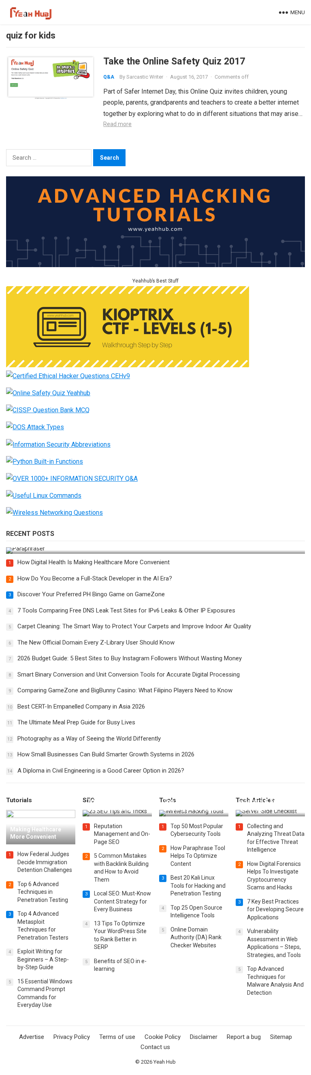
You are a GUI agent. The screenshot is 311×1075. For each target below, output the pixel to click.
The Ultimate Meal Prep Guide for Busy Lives (76, 722)
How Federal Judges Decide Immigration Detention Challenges (44, 862)
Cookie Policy (163, 1037)
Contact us (155, 1047)
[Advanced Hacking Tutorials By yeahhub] (155, 265)
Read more (117, 124)
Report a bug (244, 1037)
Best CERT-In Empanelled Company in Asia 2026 (81, 706)
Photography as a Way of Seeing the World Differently (89, 738)
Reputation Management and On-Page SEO (122, 834)
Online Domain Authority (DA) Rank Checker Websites (196, 937)
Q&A (108, 77)
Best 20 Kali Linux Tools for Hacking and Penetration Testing (198, 885)
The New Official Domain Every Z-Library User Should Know (96, 642)
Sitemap (281, 1037)
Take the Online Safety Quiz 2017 (174, 61)
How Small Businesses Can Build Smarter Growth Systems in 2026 (105, 754)
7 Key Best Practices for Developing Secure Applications (275, 909)
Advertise (31, 1037)
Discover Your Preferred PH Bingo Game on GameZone (91, 594)
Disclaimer (203, 1037)
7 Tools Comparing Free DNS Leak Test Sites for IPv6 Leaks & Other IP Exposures (126, 610)
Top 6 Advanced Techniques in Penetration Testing (42, 892)
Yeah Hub (164, 1062)
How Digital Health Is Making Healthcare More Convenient (93, 562)
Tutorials (19, 800)
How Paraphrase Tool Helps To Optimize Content (197, 856)
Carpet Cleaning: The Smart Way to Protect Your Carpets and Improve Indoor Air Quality (134, 626)
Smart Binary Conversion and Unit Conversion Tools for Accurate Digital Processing (128, 674)
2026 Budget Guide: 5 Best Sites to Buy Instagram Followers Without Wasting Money (129, 658)
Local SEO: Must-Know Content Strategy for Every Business (122, 901)
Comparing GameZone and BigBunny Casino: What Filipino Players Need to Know (124, 690)
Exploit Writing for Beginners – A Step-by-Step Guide (43, 959)
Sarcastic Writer (144, 77)
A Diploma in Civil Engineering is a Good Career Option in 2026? (100, 770)
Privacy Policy (71, 1037)
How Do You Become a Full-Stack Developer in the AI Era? (94, 578)
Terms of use (117, 1037)
